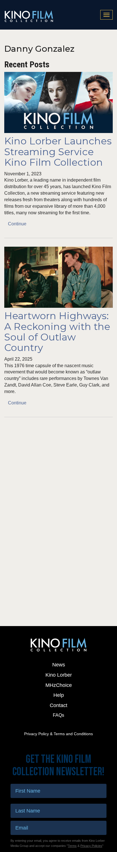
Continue (17, 223)
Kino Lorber (58, 675)
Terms (72, 845)
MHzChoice (58, 685)
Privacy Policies (91, 845)
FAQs (58, 715)
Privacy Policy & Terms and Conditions (58, 734)
